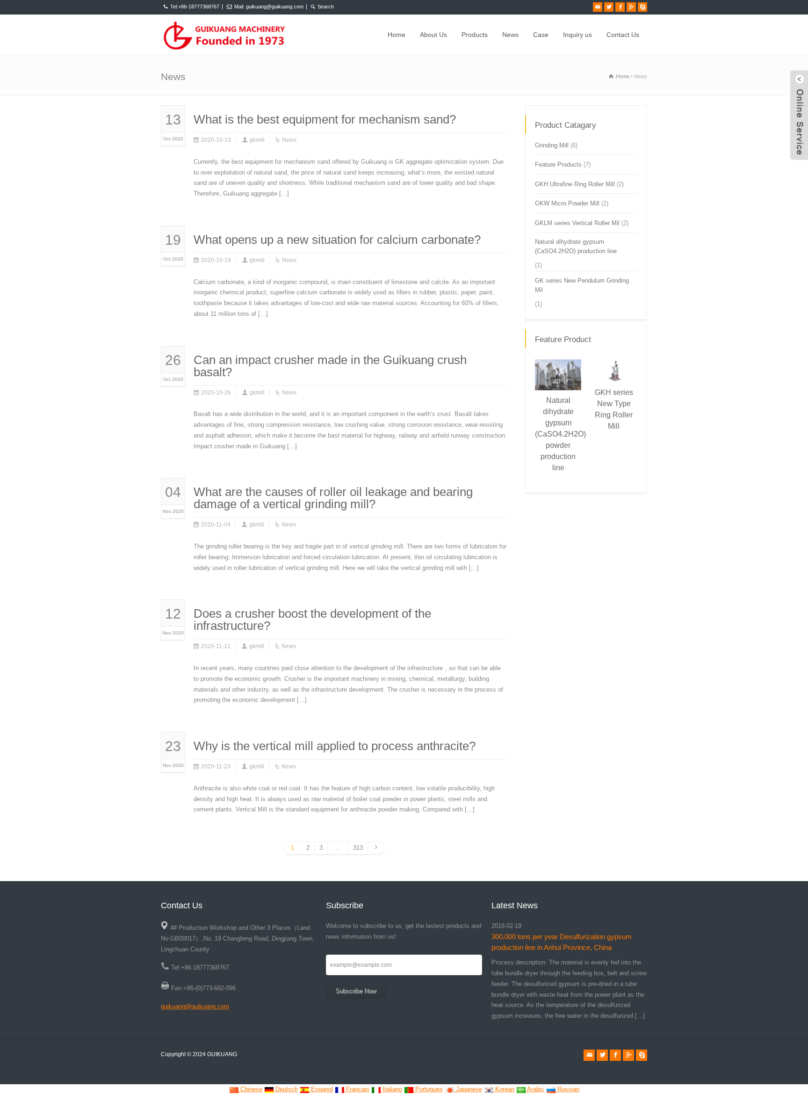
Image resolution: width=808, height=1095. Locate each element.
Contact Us (622, 34)
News (510, 34)
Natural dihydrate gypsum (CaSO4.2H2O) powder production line (560, 434)
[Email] (597, 7)
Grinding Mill (552, 145)
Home (396, 34)
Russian (567, 1089)
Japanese (468, 1089)
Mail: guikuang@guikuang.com (268, 6)
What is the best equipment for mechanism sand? (325, 119)
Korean (503, 1089)
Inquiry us (577, 34)
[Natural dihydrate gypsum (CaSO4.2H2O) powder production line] (553, 360)
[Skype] (642, 7)
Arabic (535, 1089)
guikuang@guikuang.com (195, 1006)
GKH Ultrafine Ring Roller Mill (575, 184)
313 (358, 847)
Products (475, 34)
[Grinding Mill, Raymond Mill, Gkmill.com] (225, 34)
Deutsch (286, 1089)
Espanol (321, 1089)
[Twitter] (608, 7)
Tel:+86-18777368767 (194, 6)
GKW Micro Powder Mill (567, 203)
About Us (433, 34)
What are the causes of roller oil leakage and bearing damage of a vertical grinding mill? (333, 498)
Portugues (428, 1089)
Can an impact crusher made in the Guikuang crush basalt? (330, 366)
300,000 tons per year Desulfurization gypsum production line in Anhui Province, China (561, 942)
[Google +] (631, 7)
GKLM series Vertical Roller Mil (577, 222)
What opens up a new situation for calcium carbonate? (337, 240)
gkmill (257, 140)
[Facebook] (620, 7)
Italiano (391, 1089)
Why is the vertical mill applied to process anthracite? (335, 746)
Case (540, 34)
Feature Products (558, 164)
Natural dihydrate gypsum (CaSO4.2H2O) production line (576, 246)
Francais (356, 1089)
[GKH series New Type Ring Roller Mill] (609, 360)
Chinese (250, 1089)
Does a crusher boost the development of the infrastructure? (312, 619)
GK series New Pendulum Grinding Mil (582, 285)
